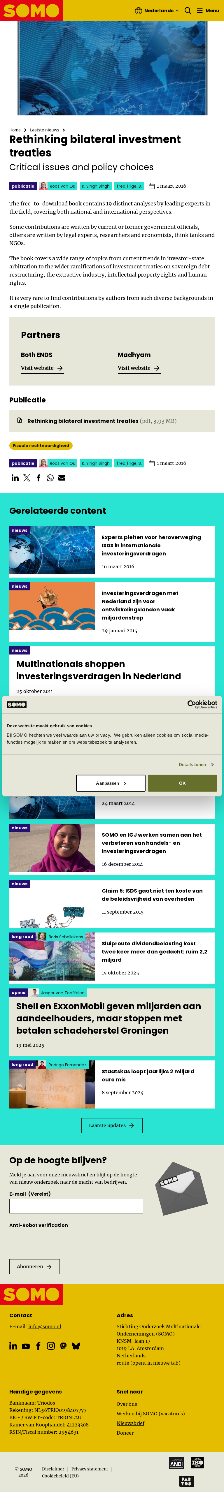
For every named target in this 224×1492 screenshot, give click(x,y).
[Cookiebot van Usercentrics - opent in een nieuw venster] (191, 704)
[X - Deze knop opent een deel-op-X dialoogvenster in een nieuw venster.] (27, 478)
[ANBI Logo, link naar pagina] (176, 1463)
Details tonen (192, 764)
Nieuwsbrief (130, 1423)
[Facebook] (38, 1346)
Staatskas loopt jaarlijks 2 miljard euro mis (148, 1075)
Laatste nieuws (44, 130)
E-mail (30, 1194)
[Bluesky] (76, 1346)
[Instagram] (51, 1346)
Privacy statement (89, 1469)
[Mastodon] (63, 1346)
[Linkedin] (13, 1346)
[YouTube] (26, 1346)
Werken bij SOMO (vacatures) (151, 1414)
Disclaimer (53, 1469)
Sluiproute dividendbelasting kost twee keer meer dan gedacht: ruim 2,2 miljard (154, 951)
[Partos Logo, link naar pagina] (186, 1481)
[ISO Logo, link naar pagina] (197, 1462)
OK (182, 782)
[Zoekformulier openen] (188, 11)
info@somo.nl (44, 1326)
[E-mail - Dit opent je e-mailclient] (62, 478)
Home (15, 130)
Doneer (125, 1433)
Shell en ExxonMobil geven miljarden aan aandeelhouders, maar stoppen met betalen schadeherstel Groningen (108, 1018)
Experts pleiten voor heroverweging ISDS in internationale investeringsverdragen (151, 545)
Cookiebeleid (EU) (60, 1476)
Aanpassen (107, 782)
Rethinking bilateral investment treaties (83, 421)
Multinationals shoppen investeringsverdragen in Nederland (98, 670)
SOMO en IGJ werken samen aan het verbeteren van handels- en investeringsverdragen (152, 843)
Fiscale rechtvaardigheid (41, 445)
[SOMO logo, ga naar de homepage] (32, 10)
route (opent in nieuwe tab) (149, 1363)
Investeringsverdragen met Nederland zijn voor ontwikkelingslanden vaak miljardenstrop (140, 605)
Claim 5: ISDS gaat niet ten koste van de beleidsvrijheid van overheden (152, 894)
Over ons (127, 1404)
